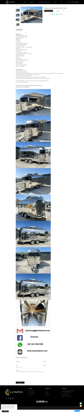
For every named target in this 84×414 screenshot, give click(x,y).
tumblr (61, 14)
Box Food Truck (31, 394)
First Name (18, 361)
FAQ (46, 390)
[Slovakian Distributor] (46, 401)
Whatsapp (81, 403)
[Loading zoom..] (31, 15)
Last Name (44, 361)
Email (17, 365)
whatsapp (57, 14)
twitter (54, 14)
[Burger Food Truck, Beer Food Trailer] (43, 401)
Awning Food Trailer (31, 393)
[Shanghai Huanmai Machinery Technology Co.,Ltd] (14, 396)
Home (17, 5)
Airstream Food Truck (22, 5)
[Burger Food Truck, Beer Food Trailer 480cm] (40, 401)
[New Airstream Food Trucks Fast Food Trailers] (37, 401)
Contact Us (57, 10)
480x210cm (29, 5)
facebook (50, 14)
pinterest (59, 14)
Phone (44, 365)
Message (17, 370)
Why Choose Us (48, 394)
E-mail (81, 406)
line (52, 14)
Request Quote (48, 10)
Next (18, 27)
